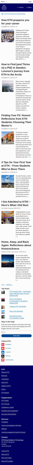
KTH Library (5, 400)
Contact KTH (5, 451)
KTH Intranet (5, 392)
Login (30, 1)
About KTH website (7, 461)
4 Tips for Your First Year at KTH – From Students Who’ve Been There (16, 165)
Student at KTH (6, 386)
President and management (9, 410)
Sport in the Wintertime (16, 311)
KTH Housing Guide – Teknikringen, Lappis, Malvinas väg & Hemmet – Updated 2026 (20, 293)
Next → (10, 284)
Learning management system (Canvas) (13, 432)
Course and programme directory (11, 425)
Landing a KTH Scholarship (17, 306)
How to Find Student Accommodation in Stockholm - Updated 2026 (18, 301)
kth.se (3, 1)
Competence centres (7, 407)
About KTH (4, 382)
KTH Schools (5, 404)
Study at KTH (5, 372)
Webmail (4, 429)
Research (4, 375)
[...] (24, 59)
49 (7, 284)
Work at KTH (5, 454)
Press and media (6, 458)
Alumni (3, 389)
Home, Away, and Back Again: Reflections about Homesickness (16, 245)
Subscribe (16, 335)
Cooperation (5, 379)
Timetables (4, 422)
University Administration (8, 414)
